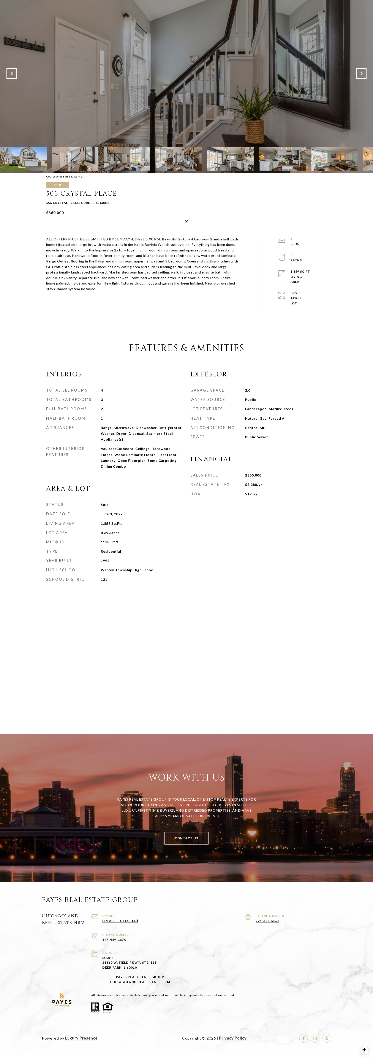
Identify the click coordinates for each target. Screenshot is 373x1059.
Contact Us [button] (186, 838)
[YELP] (326, 1038)
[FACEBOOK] (303, 1038)
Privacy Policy (233, 1038)
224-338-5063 (267, 921)
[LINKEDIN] (315, 1038)
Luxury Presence (81, 1038)
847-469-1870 (114, 939)
